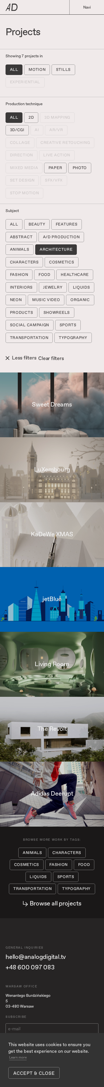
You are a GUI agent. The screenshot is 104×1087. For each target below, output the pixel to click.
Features (67, 224)
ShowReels (57, 312)
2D (31, 117)
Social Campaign (29, 325)
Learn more (18, 1057)
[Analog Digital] (33, 7)
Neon (16, 299)
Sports (68, 325)
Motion (37, 69)
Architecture (56, 249)
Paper (55, 167)
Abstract (21, 237)
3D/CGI (17, 130)
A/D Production (61, 237)
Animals (19, 249)
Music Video (46, 299)
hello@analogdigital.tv (36, 957)
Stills (63, 69)
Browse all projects (56, 903)
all (14, 69)
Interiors (21, 287)
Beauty (37, 224)
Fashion (19, 274)
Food (44, 274)
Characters (24, 262)
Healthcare (75, 274)
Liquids (81, 287)
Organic (80, 299)
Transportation (29, 337)
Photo (80, 167)
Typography (73, 337)
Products (21, 312)
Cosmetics (61, 262)
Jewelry (52, 287)
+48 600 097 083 (30, 967)
